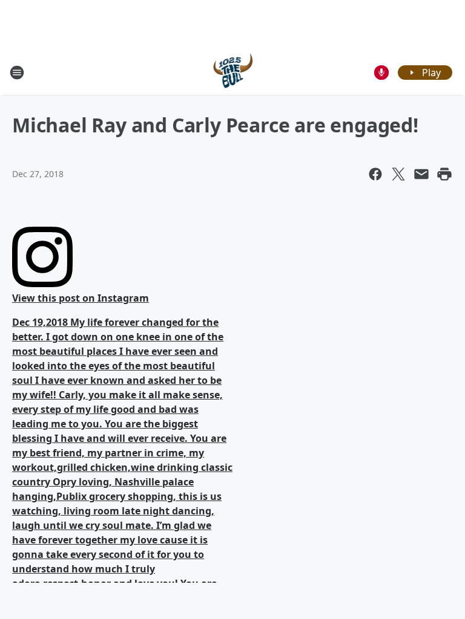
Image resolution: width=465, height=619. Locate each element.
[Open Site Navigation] (17, 72)
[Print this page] (444, 174)
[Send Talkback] (381, 72)
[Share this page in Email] (421, 174)
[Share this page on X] (398, 174)
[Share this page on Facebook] (375, 174)
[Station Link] (233, 72)
